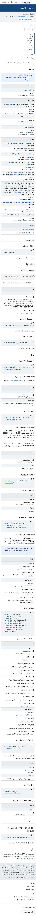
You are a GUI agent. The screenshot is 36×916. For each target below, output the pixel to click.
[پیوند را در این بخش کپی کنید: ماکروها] (26, 822)
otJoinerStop (9, 215)
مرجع (24, 25)
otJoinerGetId (9, 154)
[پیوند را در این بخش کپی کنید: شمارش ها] (24, 240)
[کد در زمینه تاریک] (31, 250)
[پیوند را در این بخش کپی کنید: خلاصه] (27, 69)
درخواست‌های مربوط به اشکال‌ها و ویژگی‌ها (24, 896)
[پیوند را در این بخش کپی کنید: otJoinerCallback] (19, 271)
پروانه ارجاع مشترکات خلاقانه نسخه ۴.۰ (26, 867)
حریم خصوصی (26, 907)
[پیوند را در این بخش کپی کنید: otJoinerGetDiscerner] (15, 361)
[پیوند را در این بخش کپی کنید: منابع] (28, 849)
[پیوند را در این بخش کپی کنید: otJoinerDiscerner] (18, 319)
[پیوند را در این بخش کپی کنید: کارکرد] (27, 355)
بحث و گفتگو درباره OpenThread (26, 899)
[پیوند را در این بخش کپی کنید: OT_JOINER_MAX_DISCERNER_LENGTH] (25, 831)
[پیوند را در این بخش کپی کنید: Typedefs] (23, 264)
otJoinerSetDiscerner (14, 173)
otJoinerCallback (10, 104)
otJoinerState (29, 90)
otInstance (28, 143)
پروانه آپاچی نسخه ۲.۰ (30, 868)
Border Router (30, 889)
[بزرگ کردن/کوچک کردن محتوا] (26, 34)
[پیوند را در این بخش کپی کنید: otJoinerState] (21, 246)
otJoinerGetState (15, 162)
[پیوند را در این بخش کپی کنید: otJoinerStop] (22, 785)
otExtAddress (29, 157)
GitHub (32, 856)
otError (31, 178)
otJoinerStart (9, 183)
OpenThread (31, 25)
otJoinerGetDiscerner (14, 143)
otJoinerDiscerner (27, 117)
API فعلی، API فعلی (27, 8)
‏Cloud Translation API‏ (19, 16)
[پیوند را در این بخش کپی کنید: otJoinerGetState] (18, 475)
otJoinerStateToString (11, 203)
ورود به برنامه (5, 2)
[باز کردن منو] (32, 2)
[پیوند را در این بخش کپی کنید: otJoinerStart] (22, 608)
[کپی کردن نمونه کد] (33, 250)
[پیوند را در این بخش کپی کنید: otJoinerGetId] (21, 412)
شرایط (33, 907)
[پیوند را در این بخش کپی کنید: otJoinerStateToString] (14, 740)
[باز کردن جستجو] (11, 2)
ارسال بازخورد (29, 29)
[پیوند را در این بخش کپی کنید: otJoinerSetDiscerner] (15, 517)
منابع (25, 858)
